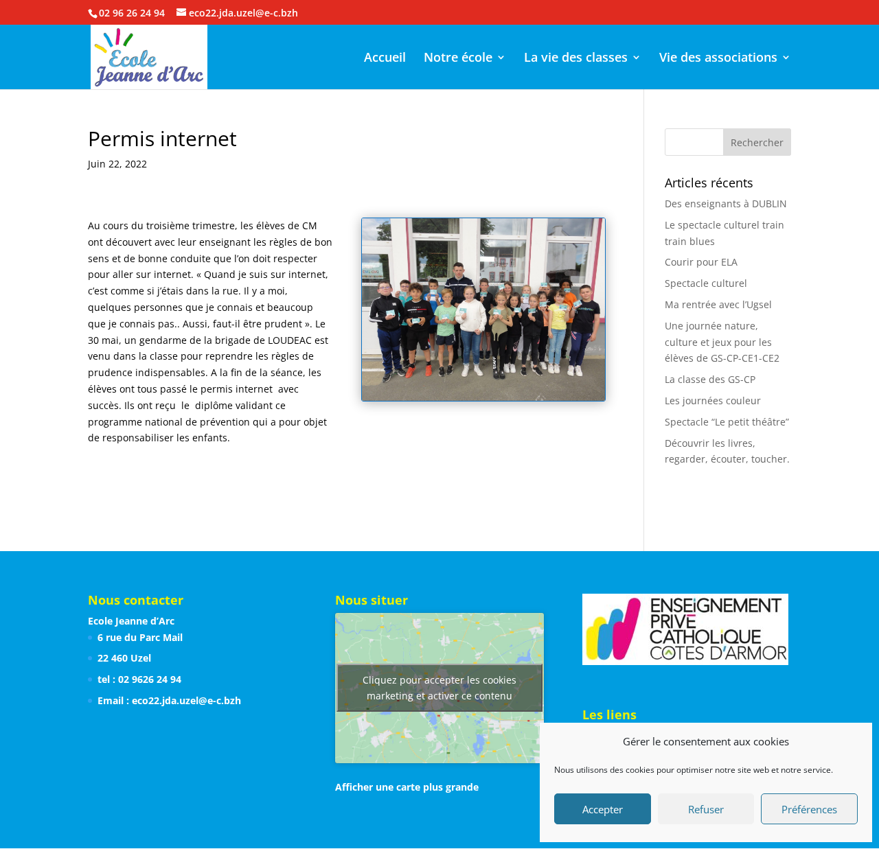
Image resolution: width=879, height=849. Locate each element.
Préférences (809, 809)
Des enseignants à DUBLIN (726, 203)
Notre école (458, 58)
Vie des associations (718, 58)
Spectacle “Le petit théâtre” (727, 421)
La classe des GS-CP (710, 379)
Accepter (602, 809)
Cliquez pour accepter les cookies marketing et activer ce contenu (439, 687)
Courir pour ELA (701, 261)
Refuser (706, 809)
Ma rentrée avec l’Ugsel (718, 304)
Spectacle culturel (706, 283)
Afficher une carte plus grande (407, 786)
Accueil (385, 58)
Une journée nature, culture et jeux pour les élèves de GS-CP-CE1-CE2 (722, 342)
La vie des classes (576, 58)
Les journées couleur (713, 400)
